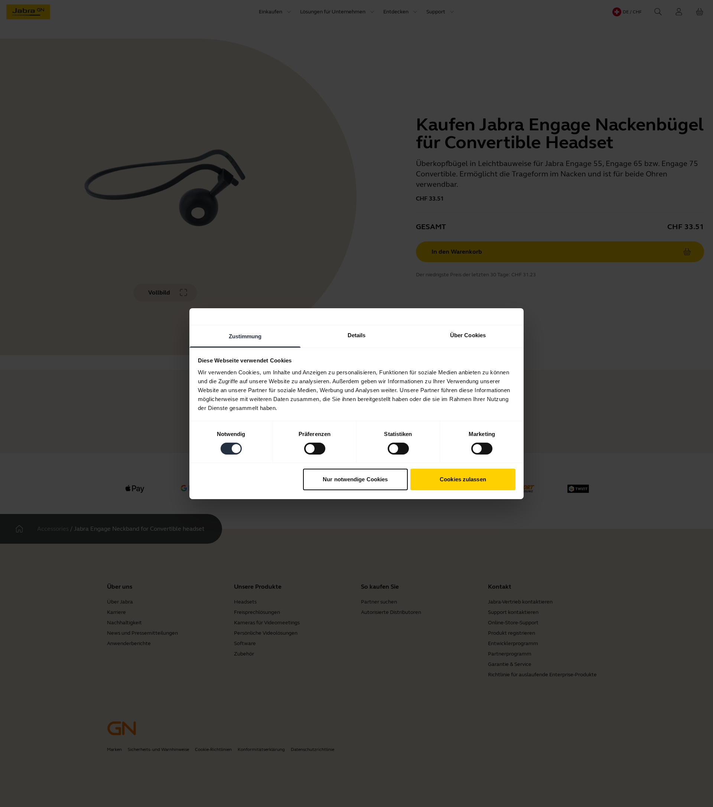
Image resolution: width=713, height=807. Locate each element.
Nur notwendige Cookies (355, 479)
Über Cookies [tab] (468, 335)
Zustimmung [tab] (245, 336)
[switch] (314, 449)
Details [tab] (357, 335)
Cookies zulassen (463, 479)
